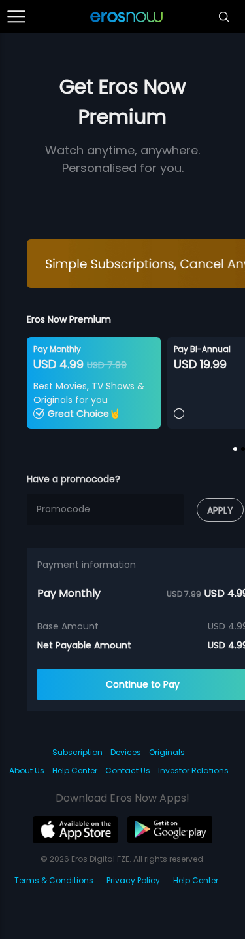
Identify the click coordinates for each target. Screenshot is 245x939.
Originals (167, 752)
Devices (125, 752)
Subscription (77, 752)
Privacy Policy (133, 880)
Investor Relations (193, 770)
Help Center (74, 770)
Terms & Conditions (53, 880)
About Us (26, 770)
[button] (235, 449)
